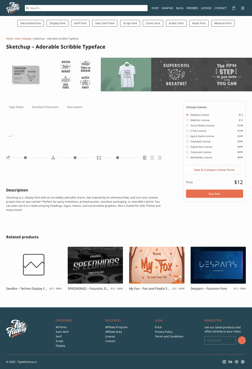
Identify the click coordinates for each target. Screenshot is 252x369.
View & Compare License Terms (214, 170)
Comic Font (153, 23)
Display (27, 38)
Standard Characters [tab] (45, 107)
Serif (59, 336)
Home (9, 38)
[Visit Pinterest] (243, 362)
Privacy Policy (163, 332)
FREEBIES (192, 8)
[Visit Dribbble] (236, 362)
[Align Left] (145, 157)
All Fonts (61, 327)
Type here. (46, 133)
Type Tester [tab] (16, 107)
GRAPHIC (167, 8)
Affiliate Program (116, 327)
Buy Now (214, 194)
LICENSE (206, 8)
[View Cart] (234, 8)
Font (17, 38)
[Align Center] (152, 157)
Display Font (57, 23)
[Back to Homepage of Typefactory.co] (13, 8)
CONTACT (220, 8)
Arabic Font (176, 23)
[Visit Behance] (230, 362)
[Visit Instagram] (224, 362)
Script (59, 341)
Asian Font (199, 23)
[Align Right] (160, 157)
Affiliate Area (113, 332)
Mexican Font (223, 23)
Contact (110, 341)
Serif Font (80, 23)
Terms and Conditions (169, 336)
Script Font (130, 23)
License (110, 336)
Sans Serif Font (105, 23)
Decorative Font (30, 23)
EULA (158, 327)
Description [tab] (74, 107)
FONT (155, 8)
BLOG (180, 8)
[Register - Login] (243, 8)
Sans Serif (62, 332)
